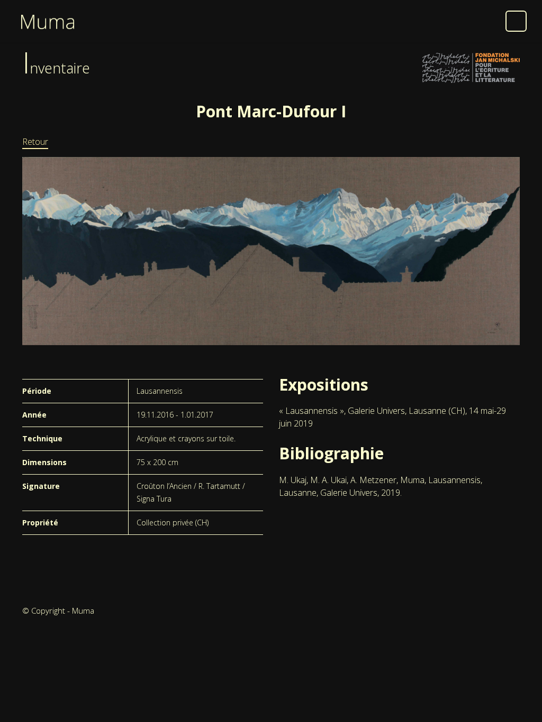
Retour (35, 141)
